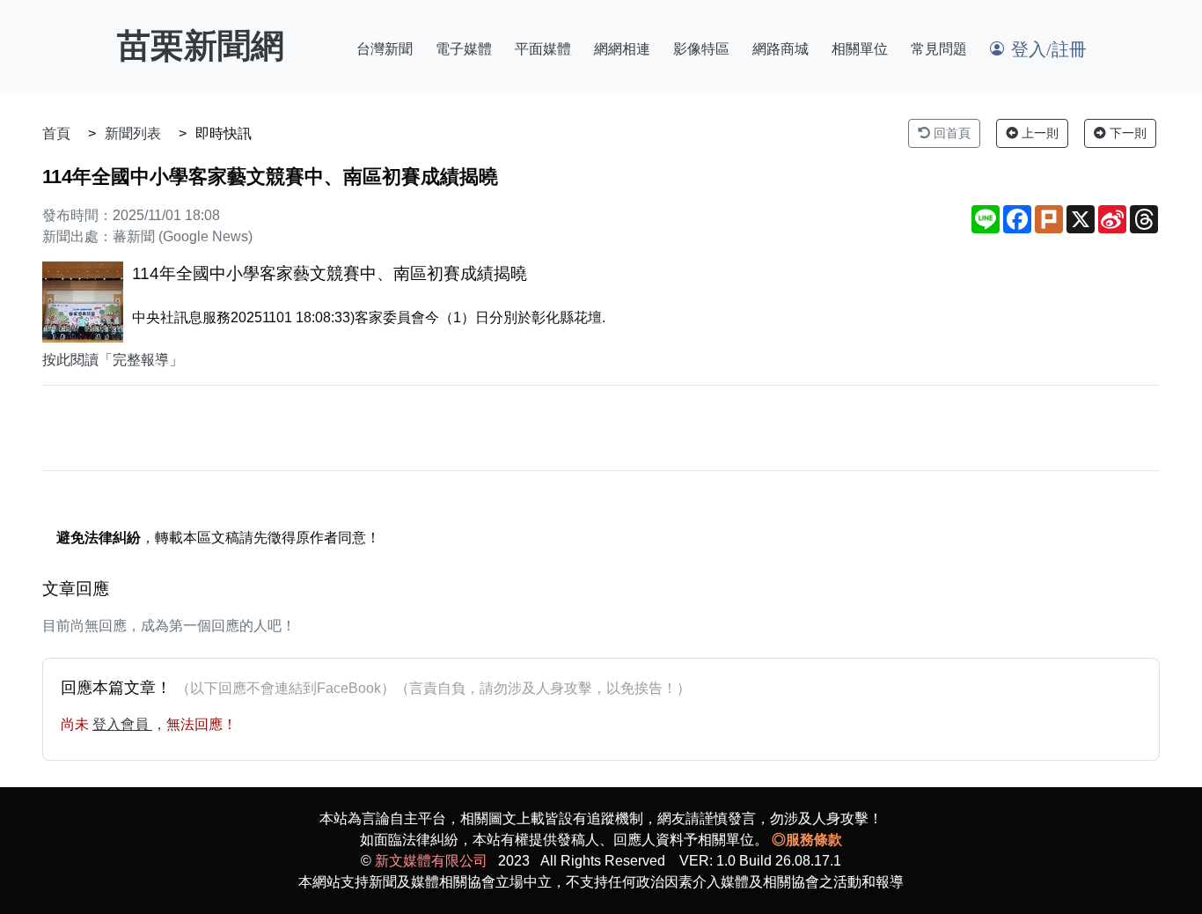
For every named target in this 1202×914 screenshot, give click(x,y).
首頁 (56, 133)
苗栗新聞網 (200, 45)
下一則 (1126, 133)
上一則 (1038, 133)
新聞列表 (133, 133)
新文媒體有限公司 (431, 860)
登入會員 (122, 724)
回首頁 (950, 133)
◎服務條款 (807, 839)
